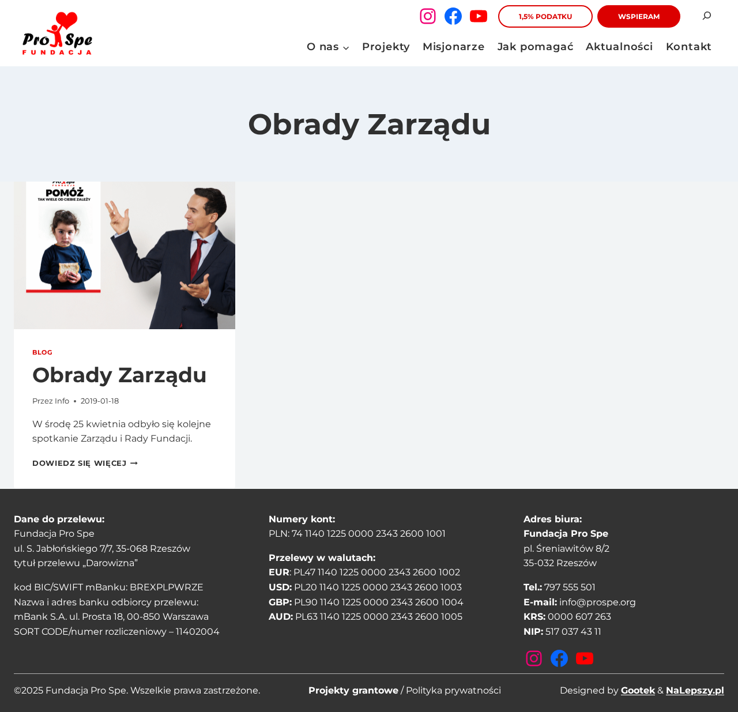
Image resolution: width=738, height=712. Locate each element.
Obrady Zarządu (119, 374)
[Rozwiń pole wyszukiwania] (707, 16)
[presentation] (124, 255)
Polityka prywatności (453, 690)
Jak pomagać (536, 46)
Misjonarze (454, 46)
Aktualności (619, 46)
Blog (42, 352)
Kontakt (689, 46)
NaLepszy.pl (695, 690)
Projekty (386, 46)
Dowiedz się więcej (85, 463)
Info (62, 401)
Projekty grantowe (353, 690)
